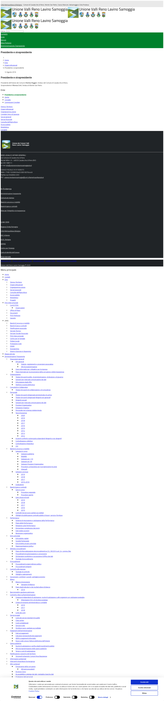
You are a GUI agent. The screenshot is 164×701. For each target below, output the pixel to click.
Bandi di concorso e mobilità (10, 202)
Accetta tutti (144, 682)
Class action (20, 620)
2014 (23, 431)
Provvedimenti (15, 561)
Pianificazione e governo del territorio (23, 653)
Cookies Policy (34, 691)
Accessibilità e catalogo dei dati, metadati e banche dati (35, 674)
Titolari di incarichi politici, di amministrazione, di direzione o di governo (39, 377)
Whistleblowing (38, 261)
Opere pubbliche (15, 643)
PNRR (12, 346)
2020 (23, 415)
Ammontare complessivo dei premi (28, 528)
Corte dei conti (20, 612)
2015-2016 (25, 482)
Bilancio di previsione (23, 582)
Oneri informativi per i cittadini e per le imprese (31, 369)
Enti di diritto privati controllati (26, 543)
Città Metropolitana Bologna (10, 231)
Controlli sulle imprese (17, 569)
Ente (3, 36)
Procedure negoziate (28, 492)
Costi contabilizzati (22, 623)
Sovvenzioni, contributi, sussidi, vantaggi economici (27, 577)
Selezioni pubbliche (27, 454)
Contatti (4, 33)
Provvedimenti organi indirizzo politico (28, 564)
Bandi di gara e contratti (9, 206)
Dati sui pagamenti (22, 633)
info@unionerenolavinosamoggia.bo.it (19, 165)
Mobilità (24, 456)
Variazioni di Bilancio (28, 584)
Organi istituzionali (11, 65)
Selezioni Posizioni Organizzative (32, 464)
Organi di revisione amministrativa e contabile (31, 602)
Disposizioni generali (17, 359)
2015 (23, 428)
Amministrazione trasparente (11, 193)
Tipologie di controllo (23, 571)
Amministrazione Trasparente (13, 45)
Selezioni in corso (21, 451)
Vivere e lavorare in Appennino (20, 351)
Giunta (7, 97)
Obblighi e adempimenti (24, 574)
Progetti (13, 300)
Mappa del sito (6, 261)
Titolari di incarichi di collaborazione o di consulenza (33, 390)
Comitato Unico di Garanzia (10, 114)
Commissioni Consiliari (12, 102)
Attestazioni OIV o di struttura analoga (34, 600)
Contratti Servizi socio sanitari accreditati (30, 512)
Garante (13, 318)
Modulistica (5, 127)
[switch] (57, 697)
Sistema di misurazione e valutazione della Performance (35, 520)
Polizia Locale (14, 341)
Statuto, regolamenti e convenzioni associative (37, 364)
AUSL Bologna (6, 239)
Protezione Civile (16, 343)
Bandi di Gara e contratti (18, 325)
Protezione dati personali (24, 676)
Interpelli (24, 469)
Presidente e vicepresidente (15, 94)
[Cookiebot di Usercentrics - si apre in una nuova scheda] (16, 697)
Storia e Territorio (7, 106)
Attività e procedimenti (18, 548)
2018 (23, 420)
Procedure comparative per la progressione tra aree (39, 466)
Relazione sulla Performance (25, 525)
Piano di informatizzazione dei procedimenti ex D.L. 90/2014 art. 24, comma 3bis (43, 551)
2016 (23, 425)
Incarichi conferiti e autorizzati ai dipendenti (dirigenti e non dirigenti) (39, 438)
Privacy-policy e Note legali (22, 261)
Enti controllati (15, 536)
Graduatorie (20, 484)
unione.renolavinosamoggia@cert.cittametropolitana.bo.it (24, 177)
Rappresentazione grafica (24, 546)
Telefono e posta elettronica (25, 384)
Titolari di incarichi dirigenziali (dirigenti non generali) (33, 397)
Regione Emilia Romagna (9, 226)
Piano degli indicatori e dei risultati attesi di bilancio (33, 587)
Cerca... (3, 31)
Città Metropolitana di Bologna (11, 5)
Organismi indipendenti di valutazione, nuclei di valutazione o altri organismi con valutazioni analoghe (50, 597)
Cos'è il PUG (14, 305)
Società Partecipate (22, 541)
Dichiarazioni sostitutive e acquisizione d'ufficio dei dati (34, 556)
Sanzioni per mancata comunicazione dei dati (31, 379)
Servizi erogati (15, 615)
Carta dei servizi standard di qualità (28, 618)
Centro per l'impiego (7, 248)
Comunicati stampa (7, 198)
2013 (23, 433)
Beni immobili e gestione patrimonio (22, 592)
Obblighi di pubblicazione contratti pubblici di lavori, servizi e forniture (39, 515)
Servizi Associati (6, 119)
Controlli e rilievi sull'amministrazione (22, 594)
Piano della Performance (24, 523)
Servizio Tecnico (15, 331)
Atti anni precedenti (27, 669)
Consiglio (8, 100)
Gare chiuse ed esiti (22, 497)
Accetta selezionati (144, 687)
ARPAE (3, 244)
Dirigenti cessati (21, 400)
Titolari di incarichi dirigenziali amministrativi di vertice (34, 395)
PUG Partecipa (15, 315)
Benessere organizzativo (24, 533)
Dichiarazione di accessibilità (66, 261)
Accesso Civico (21, 671)
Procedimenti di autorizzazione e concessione (31, 553)
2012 (23, 436)
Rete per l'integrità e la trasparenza (13, 210)
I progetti (4, 129)
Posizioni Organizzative (24, 405)
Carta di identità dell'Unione (10, 252)
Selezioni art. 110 (27, 459)
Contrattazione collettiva (24, 441)
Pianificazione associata (18, 328)
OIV (17, 446)
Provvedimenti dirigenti (23, 566)
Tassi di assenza (21, 413)
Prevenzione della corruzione (25, 666)
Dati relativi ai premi (22, 530)
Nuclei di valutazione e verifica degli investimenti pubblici (35, 646)
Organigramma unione (8, 111)
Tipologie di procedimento (24, 559)
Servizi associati (15, 290)
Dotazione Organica (22, 407)
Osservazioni (20, 308)
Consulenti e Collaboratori (19, 387)
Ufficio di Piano (15, 310)
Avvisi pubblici (5, 124)
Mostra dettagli (103, 697)
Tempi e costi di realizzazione (25, 651)
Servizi (3, 39)
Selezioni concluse (22, 471)
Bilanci (12, 579)
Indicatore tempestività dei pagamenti (29, 635)
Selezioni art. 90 (26, 461)
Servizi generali (6, 117)
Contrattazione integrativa (25, 443)
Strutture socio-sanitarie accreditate (28, 628)
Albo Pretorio (6, 42)
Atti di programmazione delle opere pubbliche (31, 648)
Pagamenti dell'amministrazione (21, 630)
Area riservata (6, 256)
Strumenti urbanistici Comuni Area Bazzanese (31, 656)
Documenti (14, 313)
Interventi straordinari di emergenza (22, 661)
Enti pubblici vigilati (22, 538)
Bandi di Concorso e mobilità (19, 323)
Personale (13, 392)
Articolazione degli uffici (24, 382)
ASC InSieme (5, 235)
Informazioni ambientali (18, 659)
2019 (23, 418)
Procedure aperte (27, 495)
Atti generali (20, 361)
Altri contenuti (15, 664)
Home (7, 60)
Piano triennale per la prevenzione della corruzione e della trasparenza (40, 372)
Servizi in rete (20, 625)
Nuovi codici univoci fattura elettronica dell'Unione (33, 641)
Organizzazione (15, 374)
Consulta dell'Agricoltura (9, 122)
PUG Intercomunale (11, 302)
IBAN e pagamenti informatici (26, 638)
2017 (23, 423)
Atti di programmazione (29, 366)
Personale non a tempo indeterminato (29, 410)
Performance (14, 518)
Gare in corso (20, 489)
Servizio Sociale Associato (19, 333)
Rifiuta (144, 693)
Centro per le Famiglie (17, 338)
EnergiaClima (14, 349)
